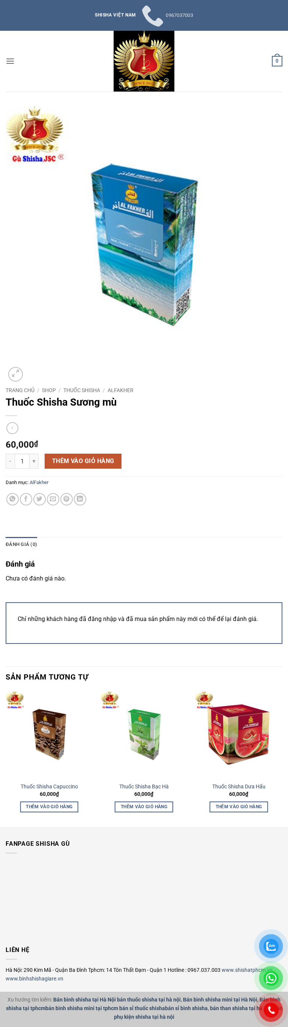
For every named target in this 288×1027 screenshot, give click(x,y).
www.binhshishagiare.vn (34, 979)
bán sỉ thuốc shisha (142, 1008)
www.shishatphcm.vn (247, 970)
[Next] (278, 751)
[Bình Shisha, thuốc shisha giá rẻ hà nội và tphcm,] (144, 61)
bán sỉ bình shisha (186, 1008)
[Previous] (10, 751)
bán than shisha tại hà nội (240, 1008)
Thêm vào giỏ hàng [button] (49, 806)
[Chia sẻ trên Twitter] (39, 499)
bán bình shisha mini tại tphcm (81, 1008)
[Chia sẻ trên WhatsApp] (12, 499)
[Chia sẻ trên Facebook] (26, 499)
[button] (10, 61)
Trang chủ (20, 390)
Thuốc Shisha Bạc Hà (144, 786)
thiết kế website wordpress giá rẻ (20, 925)
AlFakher (121, 390)
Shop (49, 390)
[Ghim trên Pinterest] (66, 499)
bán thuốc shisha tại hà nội (149, 1000)
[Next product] (12, 428)
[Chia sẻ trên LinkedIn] (80, 499)
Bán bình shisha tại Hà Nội (84, 1000)
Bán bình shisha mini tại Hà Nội (220, 1000)
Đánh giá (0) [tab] (21, 544)
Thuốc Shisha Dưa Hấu (239, 786)
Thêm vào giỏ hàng (83, 461)
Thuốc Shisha (81, 390)
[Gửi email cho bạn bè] (53, 499)
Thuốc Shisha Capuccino (49, 786)
